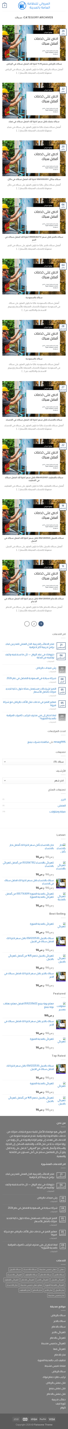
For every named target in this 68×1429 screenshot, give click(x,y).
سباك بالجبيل (15, 1269)
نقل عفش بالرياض (56, 1382)
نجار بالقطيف (25, 1290)
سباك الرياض (59, 1371)
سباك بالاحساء (30, 1269)
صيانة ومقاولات (57, 811)
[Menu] (64, 5)
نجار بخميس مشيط (56, 1295)
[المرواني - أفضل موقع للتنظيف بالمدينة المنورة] (34, 6)
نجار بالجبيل (59, 1290)
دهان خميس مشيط (48, 1269)
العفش (62, 805)
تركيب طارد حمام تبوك (54, 1377)
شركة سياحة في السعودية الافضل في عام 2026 (31, 678)
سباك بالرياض (58, 1315)
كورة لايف (61, 1403)
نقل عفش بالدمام (56, 1393)
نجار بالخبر (48, 1290)
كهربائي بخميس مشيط (53, 1343)
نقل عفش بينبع (57, 1388)
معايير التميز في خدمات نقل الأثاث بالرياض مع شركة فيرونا (29, 703)
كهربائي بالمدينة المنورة (54, 1285)
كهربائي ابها (59, 1349)
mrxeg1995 (60, 742)
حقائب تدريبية (59, 1399)
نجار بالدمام (37, 1290)
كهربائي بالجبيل (57, 1280)
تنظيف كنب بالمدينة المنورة (52, 1360)
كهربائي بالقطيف (11, 1280)
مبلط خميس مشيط (55, 1365)
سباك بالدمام (46, 1274)
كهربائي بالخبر (43, 1280)
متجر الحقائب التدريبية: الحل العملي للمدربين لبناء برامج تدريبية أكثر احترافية (30, 645)
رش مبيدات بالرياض (46, 667)
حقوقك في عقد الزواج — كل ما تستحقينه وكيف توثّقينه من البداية (29, 656)
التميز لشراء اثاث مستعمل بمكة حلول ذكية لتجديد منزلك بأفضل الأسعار (30, 690)
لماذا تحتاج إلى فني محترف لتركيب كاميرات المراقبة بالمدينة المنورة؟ (31, 717)
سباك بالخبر (59, 1274)
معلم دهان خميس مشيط (31, 1285)
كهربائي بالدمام (28, 1280)
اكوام (63, 1407)
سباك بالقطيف (31, 1274)
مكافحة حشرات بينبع (38, 742)
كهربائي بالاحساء (14, 1274)
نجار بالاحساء (12, 1285)
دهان (61, 1269)
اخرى (63, 799)
